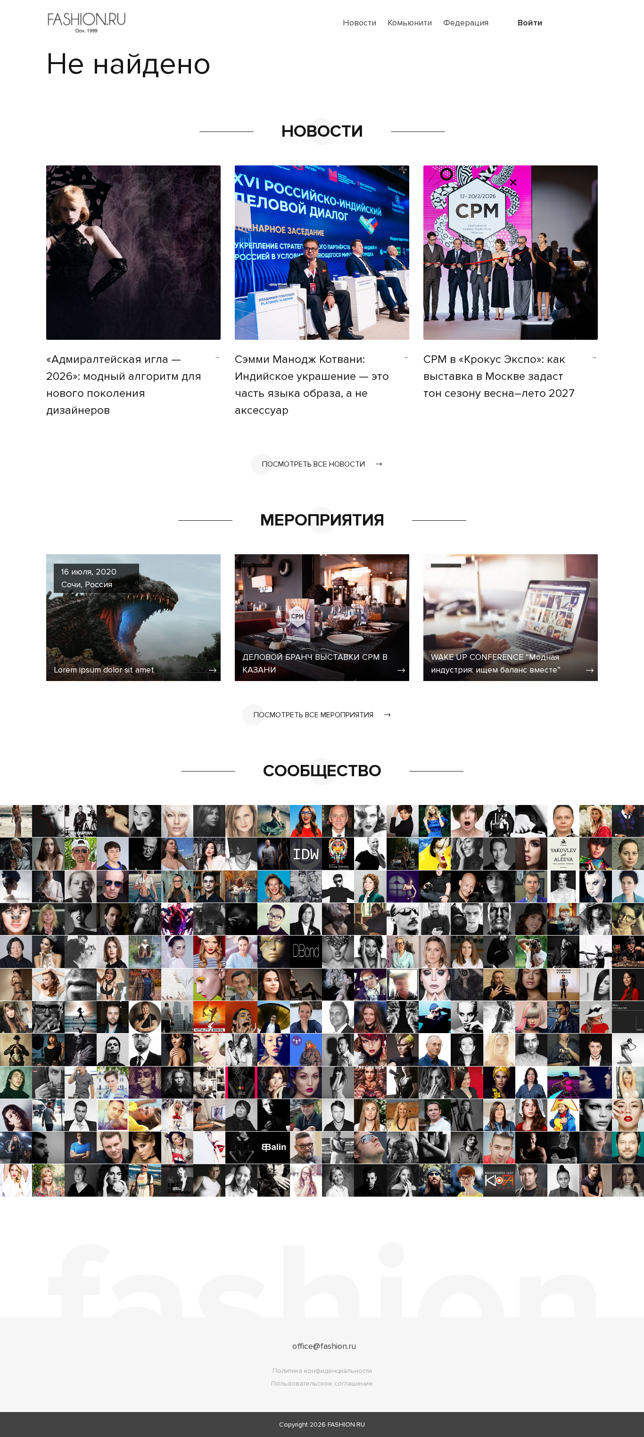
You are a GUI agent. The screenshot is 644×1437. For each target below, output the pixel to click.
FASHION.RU (346, 1425)
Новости (359, 22)
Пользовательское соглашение (322, 1384)
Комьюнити (410, 22)
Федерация (465, 22)
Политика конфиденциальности (322, 1371)
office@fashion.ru (324, 1346)
